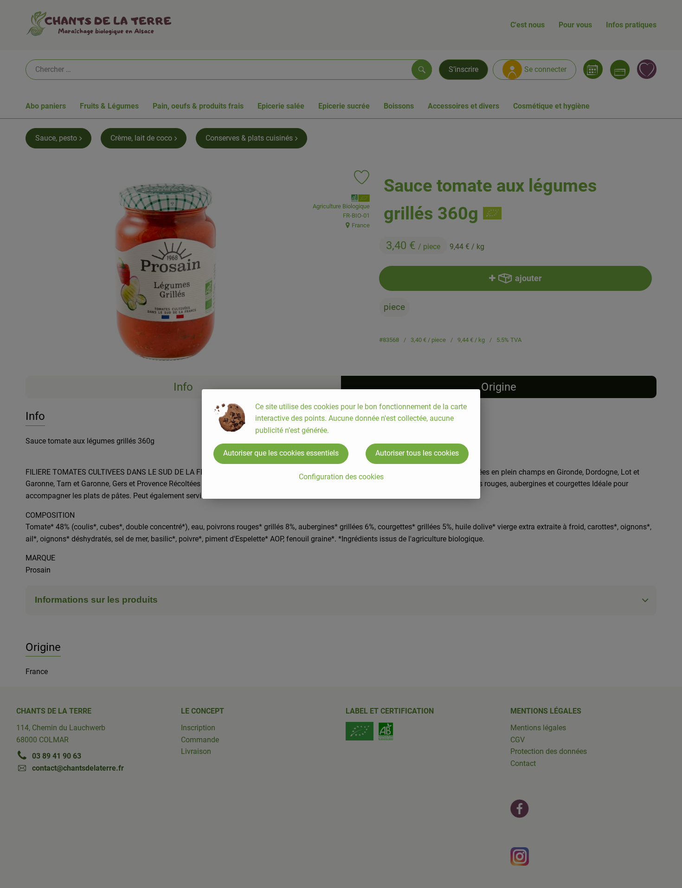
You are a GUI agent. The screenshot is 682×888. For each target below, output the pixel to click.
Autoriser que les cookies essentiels (281, 453)
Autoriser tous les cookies (417, 453)
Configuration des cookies (341, 476)
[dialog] (341, 444)
